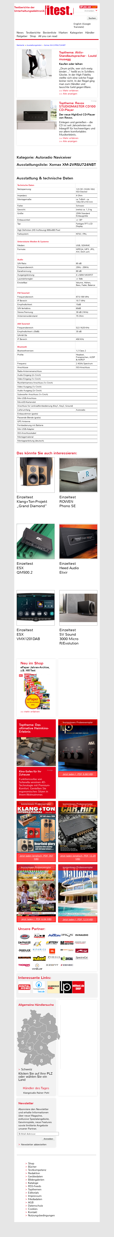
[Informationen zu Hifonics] (39, 952)
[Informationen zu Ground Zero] (79, 944)
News (20, 32)
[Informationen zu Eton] (52, 944)
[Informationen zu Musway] (24, 959)
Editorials (33, 1192)
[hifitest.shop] (78, 995)
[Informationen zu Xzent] (52, 967)
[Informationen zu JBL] (52, 952)
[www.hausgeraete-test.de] (39, 995)
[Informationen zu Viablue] (37, 967)
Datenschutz (35, 1205)
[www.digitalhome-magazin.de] (24, 995)
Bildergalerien (36, 1179)
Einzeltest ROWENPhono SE (67, 501)
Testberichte (33, 32)
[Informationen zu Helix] (24, 952)
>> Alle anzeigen (68, 93)
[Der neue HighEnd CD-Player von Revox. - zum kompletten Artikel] (38, 122)
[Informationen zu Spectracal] (81, 959)
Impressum (35, 1196)
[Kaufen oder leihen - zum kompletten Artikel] (38, 73)
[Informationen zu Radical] (67, 959)
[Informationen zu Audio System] (39, 936)
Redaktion (34, 1173)
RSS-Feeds (34, 1186)
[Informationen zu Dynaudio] (81, 936)
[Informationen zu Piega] (54, 959)
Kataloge (33, 1183)
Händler (89, 32)
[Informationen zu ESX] (37, 944)
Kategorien (76, 32)
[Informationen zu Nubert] (39, 959)
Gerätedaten (35, 1176)
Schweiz (26, 1069)
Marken (63, 32)
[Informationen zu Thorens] (24, 967)
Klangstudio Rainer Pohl (36, 1092)
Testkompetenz (37, 1170)
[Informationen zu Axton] (54, 936)
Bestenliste (49, 32)
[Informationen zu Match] (67, 952)
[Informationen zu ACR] (24, 936)
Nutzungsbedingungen (41, 1215)
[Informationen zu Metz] (81, 952)
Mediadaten (35, 1199)
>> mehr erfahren (30, 711)
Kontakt (32, 1212)
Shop (33, 36)
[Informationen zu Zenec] (67, 967)
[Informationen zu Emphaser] (24, 944)
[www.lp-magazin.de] (66, 995)
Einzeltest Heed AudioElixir (69, 568)
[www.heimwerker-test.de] (53, 995)
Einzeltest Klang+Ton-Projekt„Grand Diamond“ (32, 501)
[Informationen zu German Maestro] (67, 944)
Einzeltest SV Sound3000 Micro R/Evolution (69, 637)
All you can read (47, 36)
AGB (31, 1202)
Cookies (33, 1209)
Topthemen (34, 1189)
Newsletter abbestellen (33, 1144)
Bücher (32, 1166)
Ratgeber (22, 36)
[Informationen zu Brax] (67, 936)
